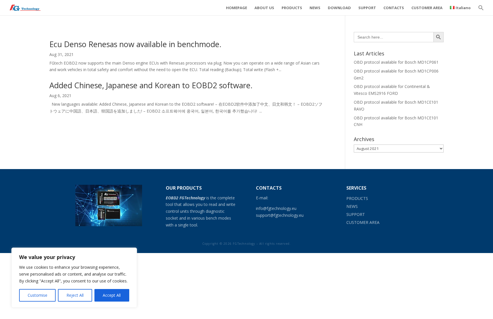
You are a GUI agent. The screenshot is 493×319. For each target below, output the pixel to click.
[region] (74, 278)
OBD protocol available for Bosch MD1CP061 (396, 62)
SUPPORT (367, 8)
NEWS (315, 8)
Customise (37, 295)
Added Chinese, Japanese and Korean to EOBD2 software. (150, 85)
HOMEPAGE (236, 8)
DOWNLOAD (339, 8)
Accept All (112, 295)
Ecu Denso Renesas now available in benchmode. (135, 44)
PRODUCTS (292, 8)
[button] (481, 10)
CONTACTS (393, 8)
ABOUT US (264, 8)
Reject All (75, 295)
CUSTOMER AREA (427, 8)
